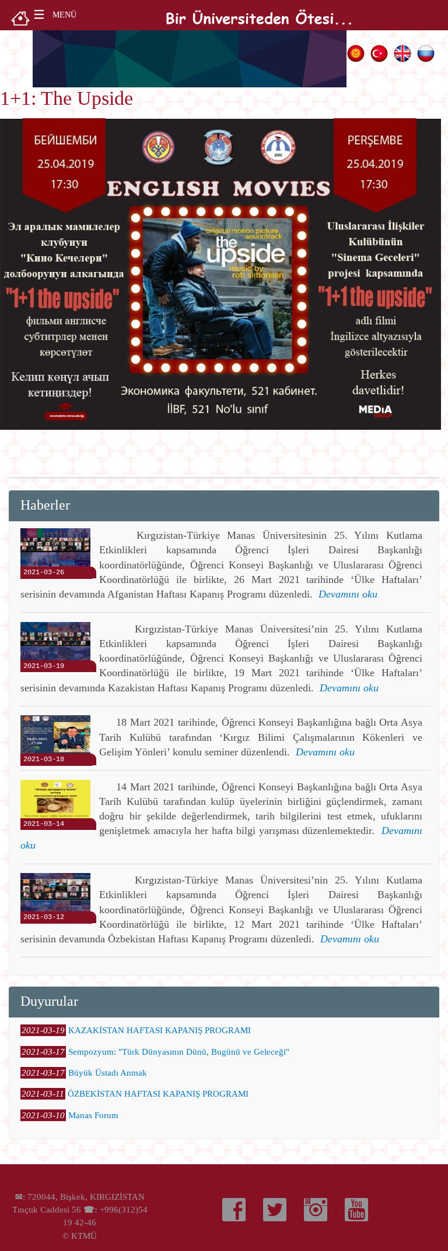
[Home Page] (20, 17)
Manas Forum (93, 1115)
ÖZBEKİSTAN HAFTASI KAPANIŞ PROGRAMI (158, 1093)
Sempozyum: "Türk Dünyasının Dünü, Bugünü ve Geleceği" (178, 1051)
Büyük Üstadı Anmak (107, 1072)
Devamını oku (347, 594)
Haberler (45, 505)
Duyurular (49, 1001)
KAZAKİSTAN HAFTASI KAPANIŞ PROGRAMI (159, 1030)
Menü (64, 14)
